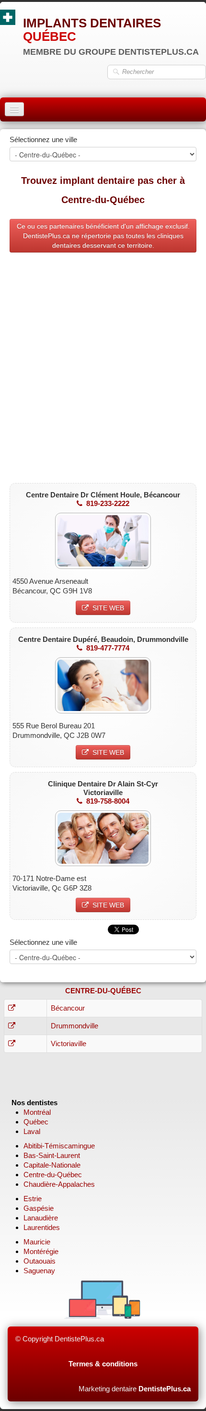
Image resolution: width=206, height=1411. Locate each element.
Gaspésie (38, 1208)
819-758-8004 (107, 801)
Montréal (37, 1112)
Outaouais (39, 1261)
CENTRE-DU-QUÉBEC (103, 991)
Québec (35, 1122)
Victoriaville (68, 1043)
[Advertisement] (103, 370)
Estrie (32, 1198)
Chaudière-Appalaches (59, 1184)
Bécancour (68, 1008)
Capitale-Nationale (51, 1165)
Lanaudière (40, 1218)
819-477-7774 (107, 648)
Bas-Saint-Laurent (51, 1155)
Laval (31, 1131)
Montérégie (40, 1251)
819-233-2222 (107, 503)
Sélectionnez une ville (43, 139)
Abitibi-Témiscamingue (59, 1146)
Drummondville (74, 1026)
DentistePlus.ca (164, 1389)
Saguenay (39, 1270)
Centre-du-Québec (52, 1174)
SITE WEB (108, 608)
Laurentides (41, 1227)
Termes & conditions (103, 1364)
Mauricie (36, 1242)
